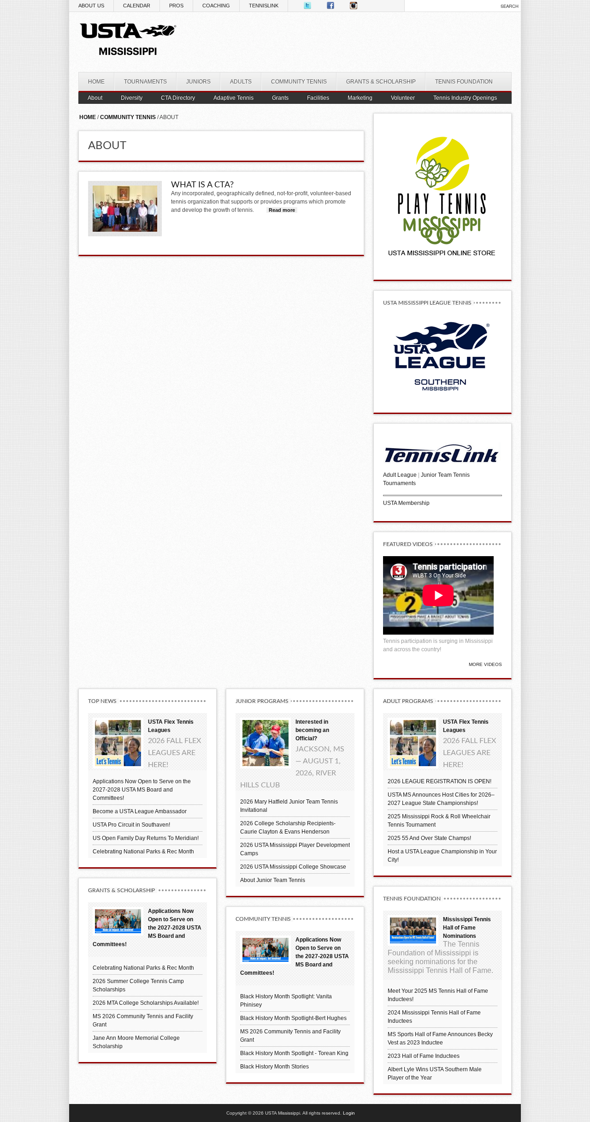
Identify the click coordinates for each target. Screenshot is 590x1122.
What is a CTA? (202, 185)
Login (349, 1113)
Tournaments (399, 483)
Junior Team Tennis (445, 475)
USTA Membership (406, 503)
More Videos (485, 664)
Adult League (400, 475)
